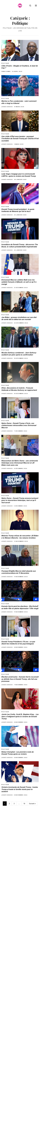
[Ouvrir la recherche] (30, 5)
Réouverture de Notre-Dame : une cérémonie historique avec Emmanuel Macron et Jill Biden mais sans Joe (19, 463)
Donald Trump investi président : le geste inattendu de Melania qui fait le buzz (17, 210)
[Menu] (36, 5)
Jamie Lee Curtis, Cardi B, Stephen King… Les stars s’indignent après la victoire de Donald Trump (19, 716)
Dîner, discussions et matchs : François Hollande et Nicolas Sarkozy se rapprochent (19, 389)
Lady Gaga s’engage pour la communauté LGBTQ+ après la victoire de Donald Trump (18, 175)
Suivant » (32, 803)
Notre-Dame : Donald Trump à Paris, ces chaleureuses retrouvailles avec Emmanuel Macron (18, 425)
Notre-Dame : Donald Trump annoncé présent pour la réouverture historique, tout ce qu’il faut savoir (19, 500)
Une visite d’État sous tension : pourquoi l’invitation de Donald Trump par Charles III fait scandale (20, 138)
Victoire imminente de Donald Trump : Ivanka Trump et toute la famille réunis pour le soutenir (19, 789)
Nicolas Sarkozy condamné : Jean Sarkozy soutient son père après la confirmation (18, 354)
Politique (5, 63)
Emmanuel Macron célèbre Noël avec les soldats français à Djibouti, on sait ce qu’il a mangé (18, 282)
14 (24, 803)
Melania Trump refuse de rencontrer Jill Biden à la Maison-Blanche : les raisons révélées (19, 537)
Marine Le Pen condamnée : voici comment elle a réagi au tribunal (18, 102)
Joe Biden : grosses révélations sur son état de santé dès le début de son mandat (18, 318)
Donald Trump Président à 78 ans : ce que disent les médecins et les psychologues (18, 643)
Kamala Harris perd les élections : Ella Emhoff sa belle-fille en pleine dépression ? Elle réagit (19, 607)
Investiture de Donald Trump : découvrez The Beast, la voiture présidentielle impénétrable (19, 245)
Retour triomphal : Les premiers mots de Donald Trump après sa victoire (17, 753)
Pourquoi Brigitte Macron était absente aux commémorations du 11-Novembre (18, 572)
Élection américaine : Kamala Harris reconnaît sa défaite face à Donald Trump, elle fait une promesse (19, 679)
